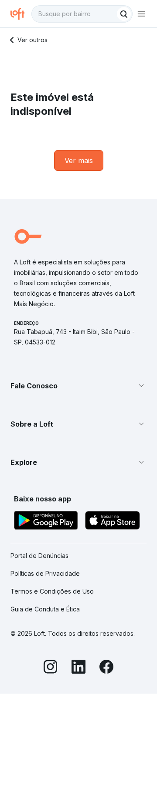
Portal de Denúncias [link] (39, 555)
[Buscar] (124, 14)
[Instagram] (51, 668)
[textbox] (82, 14)
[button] (78, 385)
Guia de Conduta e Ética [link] (45, 609)
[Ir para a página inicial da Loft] (20, 14)
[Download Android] (46, 521)
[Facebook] (106, 668)
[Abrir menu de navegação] (141, 14)
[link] (78, 160)
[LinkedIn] (78, 668)
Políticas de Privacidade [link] (45, 573)
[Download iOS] (112, 521)
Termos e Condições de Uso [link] (52, 591)
